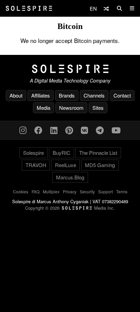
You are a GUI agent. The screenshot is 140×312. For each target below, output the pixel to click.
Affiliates (40, 95)
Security (87, 191)
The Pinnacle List (98, 152)
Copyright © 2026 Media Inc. (70, 208)
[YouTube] (116, 130)
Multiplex (51, 191)
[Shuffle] (106, 8)
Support (105, 191)
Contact (122, 95)
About (16, 95)
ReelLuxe (65, 164)
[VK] (84, 130)
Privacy (69, 191)
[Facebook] (38, 130)
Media (43, 107)
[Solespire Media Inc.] (70, 68)
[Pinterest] (69, 130)
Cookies (20, 191)
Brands (67, 95)
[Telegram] (100, 130)
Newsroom (71, 107)
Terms (121, 191)
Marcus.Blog (70, 177)
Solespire (33, 152)
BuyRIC (61, 152)
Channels (94, 95)
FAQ (35, 191)
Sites (98, 107)
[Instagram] (23, 130)
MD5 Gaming (100, 164)
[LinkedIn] (53, 130)
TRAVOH (35, 164)
